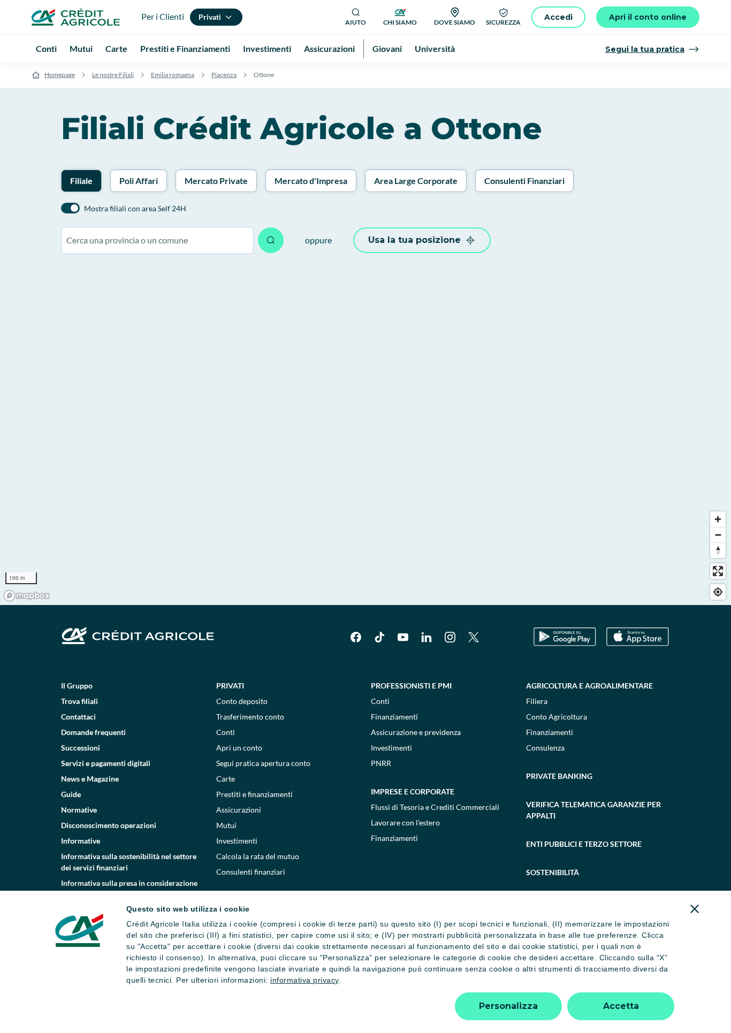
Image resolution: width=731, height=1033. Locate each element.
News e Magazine (90, 778)
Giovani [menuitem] (387, 48)
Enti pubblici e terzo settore (584, 843)
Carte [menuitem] (116, 48)
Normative (79, 809)
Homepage (59, 75)
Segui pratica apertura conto (263, 763)
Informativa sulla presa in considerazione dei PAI (129, 888)
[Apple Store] (637, 637)
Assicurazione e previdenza (416, 732)
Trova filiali (79, 701)
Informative (80, 840)
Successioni (80, 747)
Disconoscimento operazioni (108, 825)
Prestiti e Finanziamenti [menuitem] (185, 48)
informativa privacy (304, 980)
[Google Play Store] (564, 637)
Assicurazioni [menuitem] (329, 48)
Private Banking (559, 776)
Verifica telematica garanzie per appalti (593, 810)
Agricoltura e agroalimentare (589, 685)
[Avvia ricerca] (271, 240)
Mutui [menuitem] (81, 48)
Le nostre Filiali (113, 75)
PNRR (381, 763)
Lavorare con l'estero (405, 822)
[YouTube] (403, 637)
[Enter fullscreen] (718, 571)
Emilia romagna (172, 75)
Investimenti (236, 840)
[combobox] (157, 240)
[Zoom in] (718, 519)
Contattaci (78, 716)
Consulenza (545, 747)
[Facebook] (356, 637)
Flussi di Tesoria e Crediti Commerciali (435, 807)
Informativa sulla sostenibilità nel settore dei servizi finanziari (128, 862)
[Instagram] (450, 637)
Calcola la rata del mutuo (257, 856)
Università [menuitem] (435, 48)
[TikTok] (379, 637)
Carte (225, 778)
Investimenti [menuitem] (267, 48)
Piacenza (224, 75)
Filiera (536, 701)
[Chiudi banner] (694, 909)
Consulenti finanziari (250, 871)
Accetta (621, 1006)
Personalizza (508, 1006)
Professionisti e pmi (411, 685)
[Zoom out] (718, 534)
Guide (71, 794)
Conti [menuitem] (46, 48)
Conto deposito (242, 701)
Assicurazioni (238, 809)
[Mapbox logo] (26, 596)
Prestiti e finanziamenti (254, 794)
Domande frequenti (93, 732)
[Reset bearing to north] (718, 550)
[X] (473, 637)
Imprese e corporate (412, 791)
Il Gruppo (77, 685)
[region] (365, 435)
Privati (230, 685)
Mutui (226, 825)
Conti (225, 732)
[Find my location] (718, 592)
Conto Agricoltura (556, 716)
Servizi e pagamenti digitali (105, 763)
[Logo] (76, 17)
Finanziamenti (394, 716)
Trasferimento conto (250, 716)
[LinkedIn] (426, 637)
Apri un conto (239, 747)
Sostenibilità (552, 872)
